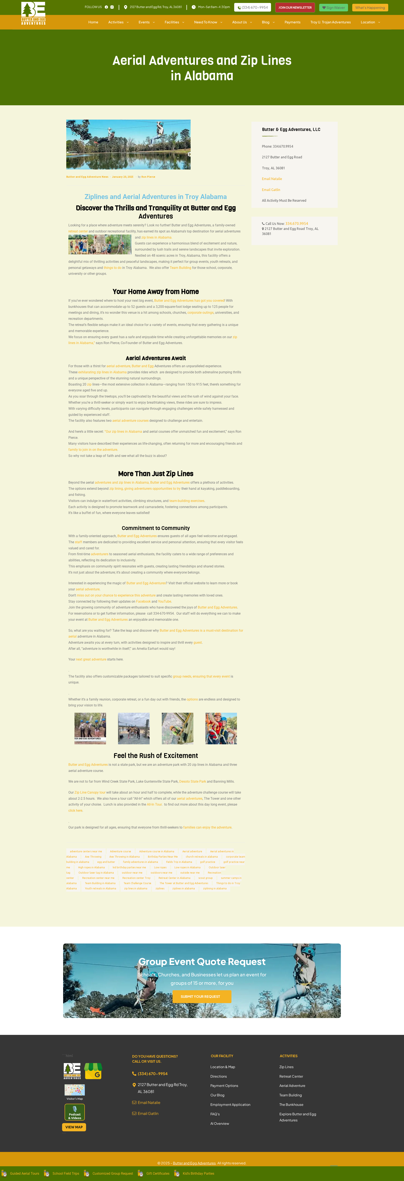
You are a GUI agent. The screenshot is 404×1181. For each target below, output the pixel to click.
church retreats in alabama (202, 856)
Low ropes (160, 867)
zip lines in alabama (135, 888)
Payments (292, 22)
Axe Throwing (93, 856)
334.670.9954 (296, 223)
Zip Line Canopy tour (89, 792)
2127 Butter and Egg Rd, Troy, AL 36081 (156, 7)
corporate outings (200, 313)
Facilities (172, 22)
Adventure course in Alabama (156, 851)
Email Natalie (272, 179)
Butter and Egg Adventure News (87, 176)
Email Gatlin (271, 190)
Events (144, 22)
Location (368, 22)
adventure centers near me (86, 851)
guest (198, 643)
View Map (74, 1127)
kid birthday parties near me (129, 867)
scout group (205, 878)
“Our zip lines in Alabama (123, 432)
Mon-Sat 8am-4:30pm (214, 7)
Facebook (143, 601)
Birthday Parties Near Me (163, 856)
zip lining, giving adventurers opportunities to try (145, 489)
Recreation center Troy (136, 878)
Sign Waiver (335, 7)
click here (75, 811)
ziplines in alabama (183, 888)
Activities (116, 22)
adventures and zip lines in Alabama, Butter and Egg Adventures (142, 482)
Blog (266, 22)
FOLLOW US (93, 7)
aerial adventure (88, 589)
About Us (239, 22)
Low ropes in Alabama (187, 867)
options (192, 699)
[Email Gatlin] (134, 1112)
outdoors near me (161, 872)
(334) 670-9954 (254, 7)
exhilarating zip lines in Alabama (102, 372)
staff (78, 542)
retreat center (78, 231)
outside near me (190, 872)
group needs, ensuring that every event (201, 676)
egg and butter (106, 862)
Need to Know (205, 22)
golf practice (207, 862)
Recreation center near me (98, 878)
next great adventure (91, 659)
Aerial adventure (192, 851)
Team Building (180, 268)
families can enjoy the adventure (207, 827)
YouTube (164, 601)
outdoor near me (132, 872)
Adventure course (120, 851)
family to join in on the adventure (92, 450)
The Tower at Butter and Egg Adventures (183, 883)
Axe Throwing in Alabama (124, 856)
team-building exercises (186, 501)
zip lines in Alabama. (156, 237)
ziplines (159, 888)
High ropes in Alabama (91, 867)
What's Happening (370, 7)
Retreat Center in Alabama (174, 878)
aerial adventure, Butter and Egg (130, 366)
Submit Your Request (201, 996)
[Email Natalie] (134, 1101)
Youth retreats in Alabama (100, 888)
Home (93, 22)
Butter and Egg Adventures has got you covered (189, 301)
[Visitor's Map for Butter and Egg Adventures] (74, 1090)
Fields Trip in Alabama (179, 862)
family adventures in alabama (140, 862)
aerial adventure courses (130, 421)
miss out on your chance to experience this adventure (116, 595)
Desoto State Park (192, 781)
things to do (112, 268)
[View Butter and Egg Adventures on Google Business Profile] (93, 1072)
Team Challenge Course (137, 883)
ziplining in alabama (215, 888)
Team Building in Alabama (100, 883)
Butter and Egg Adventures (137, 536)
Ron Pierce (148, 176)
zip (89, 384)
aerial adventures (189, 799)
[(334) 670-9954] (134, 1074)
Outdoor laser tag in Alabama (96, 872)
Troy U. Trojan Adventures (331, 22)
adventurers (99, 554)
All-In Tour (154, 804)
